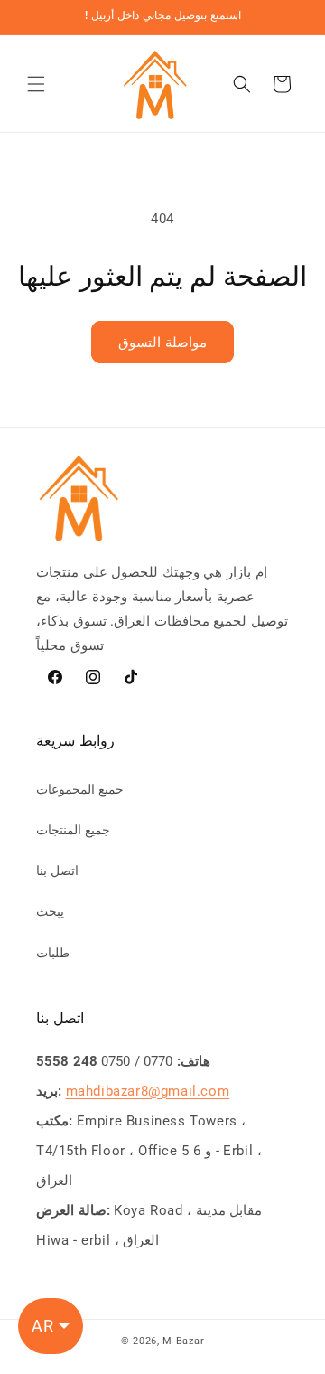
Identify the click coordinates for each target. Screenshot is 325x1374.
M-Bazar (183, 1341)
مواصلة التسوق (162, 342)
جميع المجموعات (80, 789)
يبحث (50, 911)
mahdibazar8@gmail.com (148, 1091)
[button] (36, 84)
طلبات (53, 953)
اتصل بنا (57, 870)
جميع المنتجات (73, 830)
